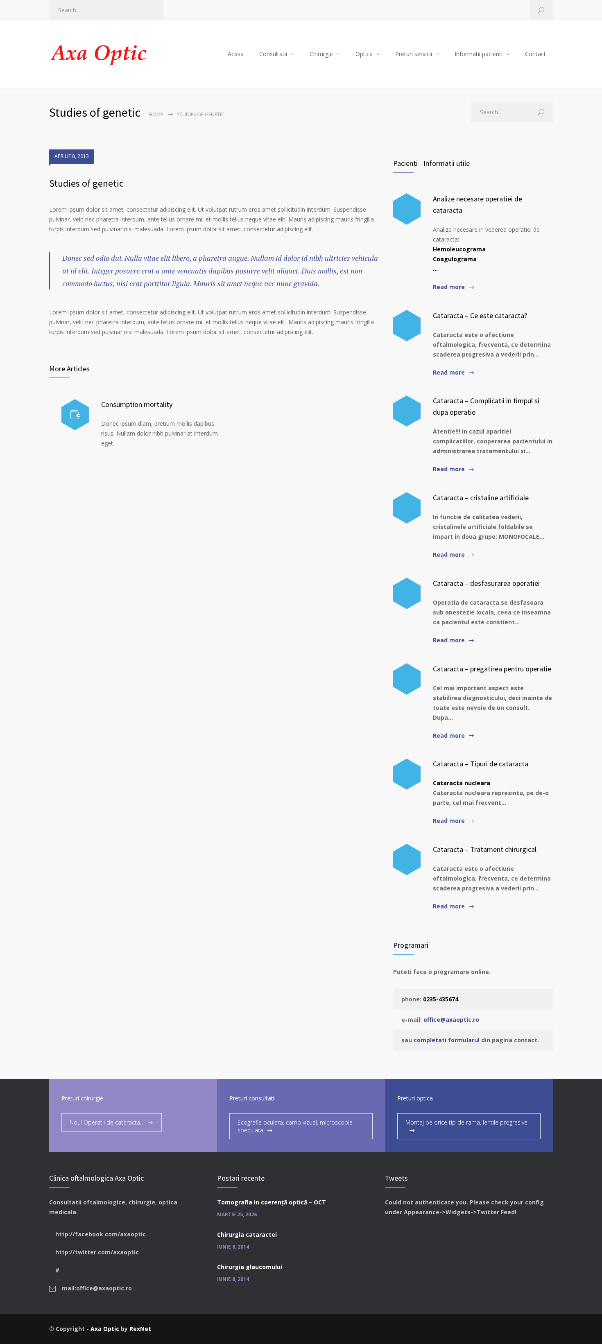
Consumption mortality (136, 404)
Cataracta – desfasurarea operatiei (486, 583)
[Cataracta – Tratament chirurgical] (407, 859)
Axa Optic (105, 1329)
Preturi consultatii (252, 1098)
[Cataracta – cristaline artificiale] (407, 508)
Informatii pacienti (478, 54)
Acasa (236, 54)
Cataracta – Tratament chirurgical (484, 849)
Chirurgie (321, 54)
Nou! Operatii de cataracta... (107, 1122)
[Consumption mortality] (75, 415)
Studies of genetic (86, 183)
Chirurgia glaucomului (249, 1267)
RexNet (140, 1329)
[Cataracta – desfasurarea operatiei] (407, 593)
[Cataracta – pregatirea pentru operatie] (407, 679)
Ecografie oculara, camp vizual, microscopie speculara (295, 1126)
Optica (364, 54)
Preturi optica (415, 1098)
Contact (535, 54)
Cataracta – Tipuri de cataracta (480, 763)
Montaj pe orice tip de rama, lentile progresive (466, 1122)
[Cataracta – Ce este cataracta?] (407, 326)
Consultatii (273, 54)
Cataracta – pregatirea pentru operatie (492, 668)
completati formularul (447, 1040)
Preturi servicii (413, 54)
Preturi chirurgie (82, 1098)
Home (156, 114)
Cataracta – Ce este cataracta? (480, 315)
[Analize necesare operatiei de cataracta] (407, 209)
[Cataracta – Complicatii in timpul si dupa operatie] (407, 411)
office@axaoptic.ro (451, 1019)
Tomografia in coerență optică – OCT (271, 1202)
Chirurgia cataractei (247, 1234)
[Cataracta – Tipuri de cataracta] (407, 774)
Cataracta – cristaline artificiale (481, 497)
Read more (449, 287)
